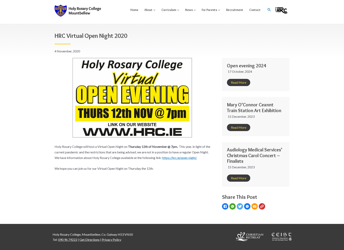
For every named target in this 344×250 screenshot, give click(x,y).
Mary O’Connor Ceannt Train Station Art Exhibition (254, 107)
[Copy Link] (262, 206)
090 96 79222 (67, 239)
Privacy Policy (111, 239)
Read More (238, 82)
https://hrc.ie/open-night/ (179, 158)
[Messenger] (247, 206)
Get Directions (89, 239)
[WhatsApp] (233, 206)
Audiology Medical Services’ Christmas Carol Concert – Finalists (254, 155)
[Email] (255, 206)
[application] (153, 9)
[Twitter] (240, 206)
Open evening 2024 (246, 66)
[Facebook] (225, 206)
